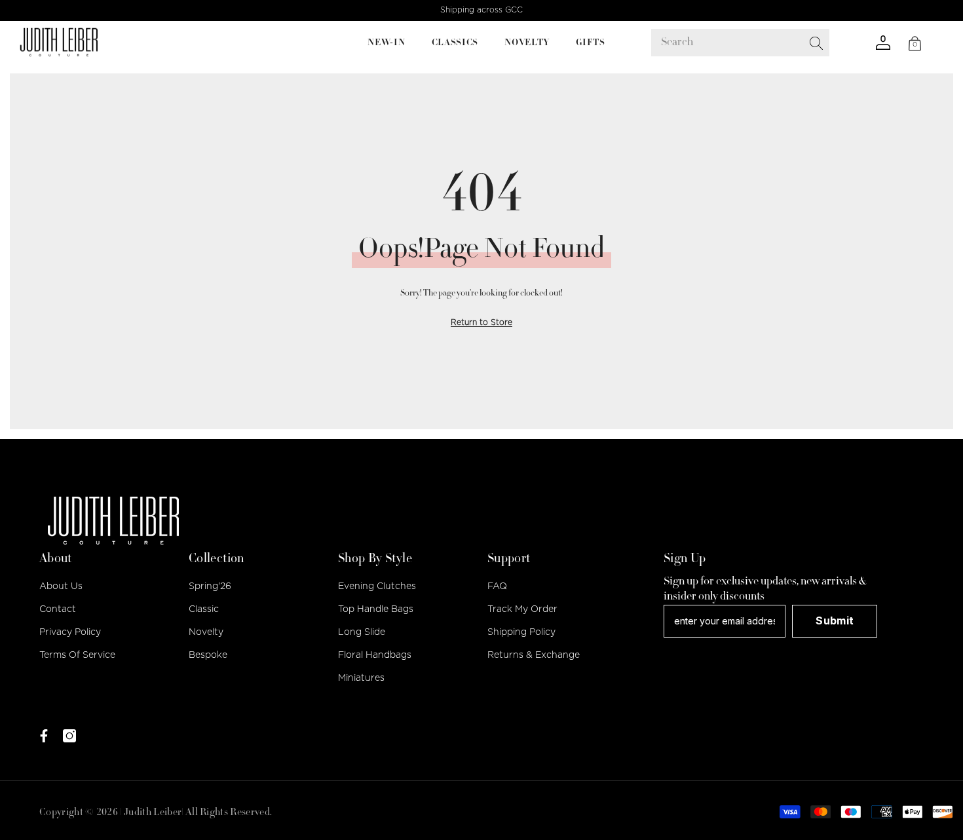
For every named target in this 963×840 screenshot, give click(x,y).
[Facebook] (44, 736)
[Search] (803, 42)
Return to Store (481, 322)
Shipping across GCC (481, 10)
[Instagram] (69, 736)
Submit (835, 620)
